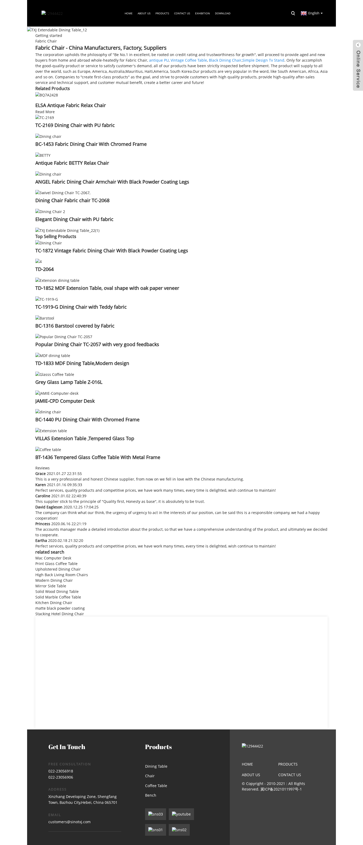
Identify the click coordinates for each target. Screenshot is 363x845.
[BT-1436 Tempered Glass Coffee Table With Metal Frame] (48, 449)
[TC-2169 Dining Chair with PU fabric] (44, 117)
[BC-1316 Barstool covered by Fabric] (44, 317)
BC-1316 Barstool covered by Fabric (75, 325)
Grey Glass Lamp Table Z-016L (68, 382)
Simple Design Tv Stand (263, 60)
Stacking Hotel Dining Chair (59, 613)
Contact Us (182, 13)
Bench (150, 795)
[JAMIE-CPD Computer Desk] (56, 392)
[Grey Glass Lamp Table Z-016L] (54, 373)
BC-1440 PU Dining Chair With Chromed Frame (87, 419)
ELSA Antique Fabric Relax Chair (70, 105)
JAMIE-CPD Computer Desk (65, 401)
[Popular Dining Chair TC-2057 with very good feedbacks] (63, 336)
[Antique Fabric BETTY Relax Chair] (42, 154)
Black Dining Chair (225, 60)
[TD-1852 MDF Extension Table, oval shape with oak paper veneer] (57, 279)
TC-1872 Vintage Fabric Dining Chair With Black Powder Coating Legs (111, 250)
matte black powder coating (60, 608)
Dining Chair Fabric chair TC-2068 (72, 200)
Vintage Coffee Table (189, 60)
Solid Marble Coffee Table (58, 597)
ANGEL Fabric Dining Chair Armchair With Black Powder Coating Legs (112, 182)
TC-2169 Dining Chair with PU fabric (75, 125)
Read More (45, 111)
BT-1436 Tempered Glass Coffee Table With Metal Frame (97, 457)
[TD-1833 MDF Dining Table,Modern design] (52, 355)
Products (162, 13)
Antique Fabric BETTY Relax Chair (72, 163)
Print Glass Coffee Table (56, 563)
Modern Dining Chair (54, 580)
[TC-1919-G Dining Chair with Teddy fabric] (46, 298)
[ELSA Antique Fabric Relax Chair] (46, 94)
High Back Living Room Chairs (61, 574)
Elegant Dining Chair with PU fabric (74, 219)
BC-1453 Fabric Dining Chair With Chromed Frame (91, 144)
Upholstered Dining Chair (58, 569)
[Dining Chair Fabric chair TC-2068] (62, 192)
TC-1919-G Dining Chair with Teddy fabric (81, 307)
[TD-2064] (38, 261)
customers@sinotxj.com (69, 821)
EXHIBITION (202, 13)
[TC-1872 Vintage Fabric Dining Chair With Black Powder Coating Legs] (48, 242)
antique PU (159, 60)
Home (129, 13)
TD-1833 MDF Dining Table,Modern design (82, 363)
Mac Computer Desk (53, 557)
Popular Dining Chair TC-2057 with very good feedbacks (97, 344)
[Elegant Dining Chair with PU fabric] (50, 211)
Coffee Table (156, 785)
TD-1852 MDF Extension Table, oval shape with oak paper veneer (107, 288)
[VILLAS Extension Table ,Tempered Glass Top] (51, 430)
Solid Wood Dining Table (57, 591)
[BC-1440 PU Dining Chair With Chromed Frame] (48, 411)
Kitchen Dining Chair (53, 602)
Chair (150, 775)
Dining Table (156, 766)
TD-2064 (44, 269)
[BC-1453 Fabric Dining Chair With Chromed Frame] (48, 135)
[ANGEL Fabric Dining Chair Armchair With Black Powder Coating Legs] (48, 173)
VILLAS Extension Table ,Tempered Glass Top (84, 438)
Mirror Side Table (50, 585)
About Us (251, 774)
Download (222, 13)
